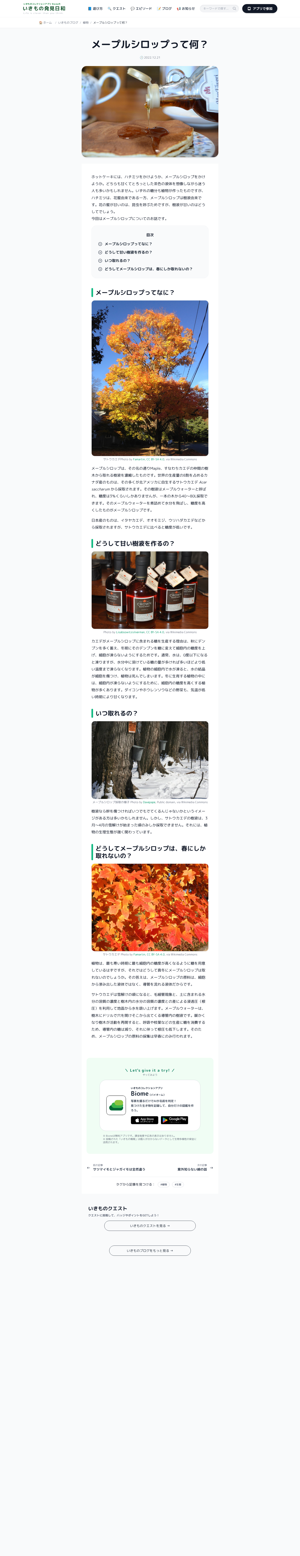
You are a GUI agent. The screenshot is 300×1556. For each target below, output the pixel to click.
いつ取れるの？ (117, 260)
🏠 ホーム (45, 22)
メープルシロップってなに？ (128, 244)
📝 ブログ (164, 8)
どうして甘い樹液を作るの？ (128, 252)
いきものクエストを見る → (150, 1226)
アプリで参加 (262, 8)
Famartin (139, 459)
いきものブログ (68, 22)
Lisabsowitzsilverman (130, 632)
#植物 (163, 1184)
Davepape (149, 802)
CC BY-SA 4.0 (155, 459)
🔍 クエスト (117, 8)
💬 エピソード (141, 8)
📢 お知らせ (186, 8)
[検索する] (234, 9)
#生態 (178, 1184)
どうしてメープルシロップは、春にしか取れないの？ (149, 269)
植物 (86, 22)
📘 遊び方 (95, 8)
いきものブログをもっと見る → (150, 1250)
